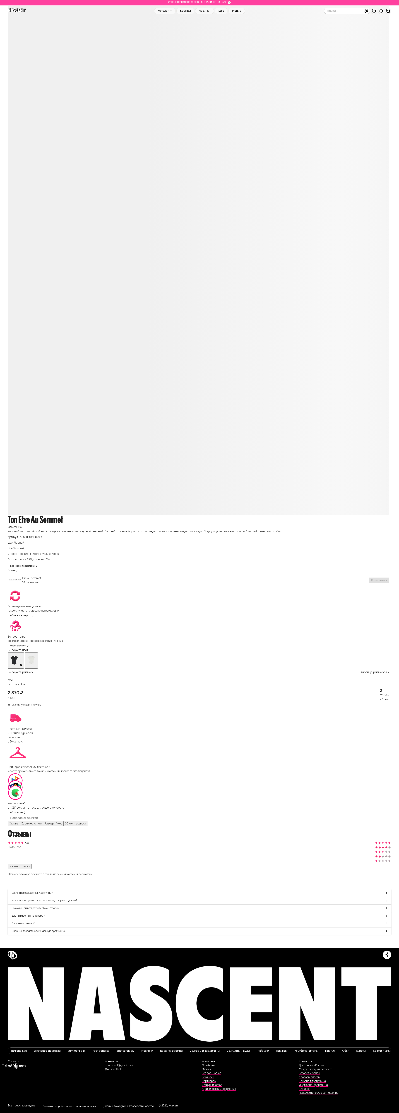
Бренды (185, 10)
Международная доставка (315, 1069)
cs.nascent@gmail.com (119, 1065)
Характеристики (31, 823)
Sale (221, 10)
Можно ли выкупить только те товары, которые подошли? (44, 900)
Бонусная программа (312, 1081)
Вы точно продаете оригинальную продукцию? (39, 931)
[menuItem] (374, 11)
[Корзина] (388, 11)
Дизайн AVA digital (114, 1106)
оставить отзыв (19, 866)
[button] (366, 11)
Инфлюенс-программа (313, 1085)
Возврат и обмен (309, 1073)
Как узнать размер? (23, 923)
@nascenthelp (113, 1069)
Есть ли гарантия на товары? (28, 915)
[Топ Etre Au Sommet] (16, 660)
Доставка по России (311, 1065)
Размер (49, 823)
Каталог (163, 10)
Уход (59, 823)
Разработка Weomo (141, 1106)
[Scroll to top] (387, 955)
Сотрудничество (212, 1085)
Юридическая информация (219, 1088)
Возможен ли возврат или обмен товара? (35, 908)
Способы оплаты (309, 1077)
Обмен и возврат (75, 823)
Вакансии (208, 1077)
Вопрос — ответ (211, 1073)
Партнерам (209, 1081)
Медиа (236, 10)
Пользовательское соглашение (318, 1092)
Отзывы (14, 823)
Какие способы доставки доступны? (32, 892)
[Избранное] (381, 11)
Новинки (204, 10)
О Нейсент (208, 1065)
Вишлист (304, 1088)
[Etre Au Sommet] (15, 580)
